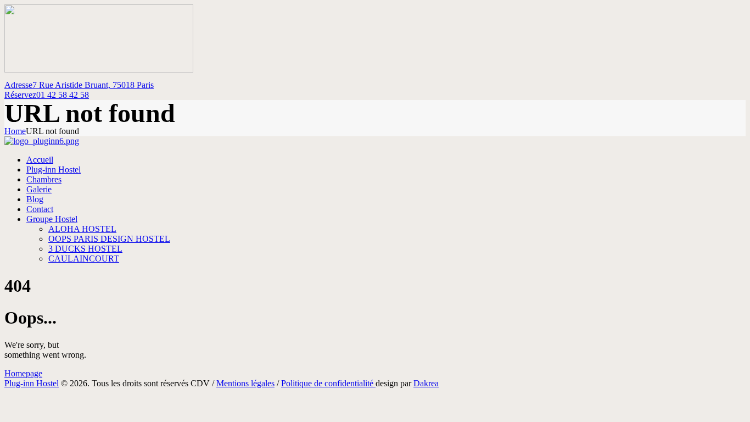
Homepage (23, 373)
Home (15, 131)
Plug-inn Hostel (31, 383)
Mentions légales (245, 383)
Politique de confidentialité (328, 383)
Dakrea (426, 383)
